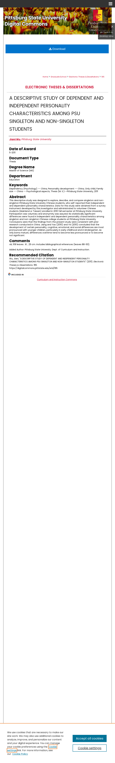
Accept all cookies (89, 738)
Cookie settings (89, 748)
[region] (57, 743)
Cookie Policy (20, 754)
